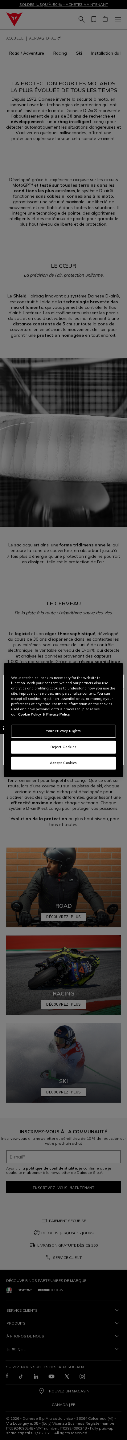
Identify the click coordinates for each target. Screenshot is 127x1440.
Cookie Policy (29, 714)
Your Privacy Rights (63, 731)
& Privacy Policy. (56, 714)
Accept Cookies (63, 763)
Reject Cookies (64, 747)
